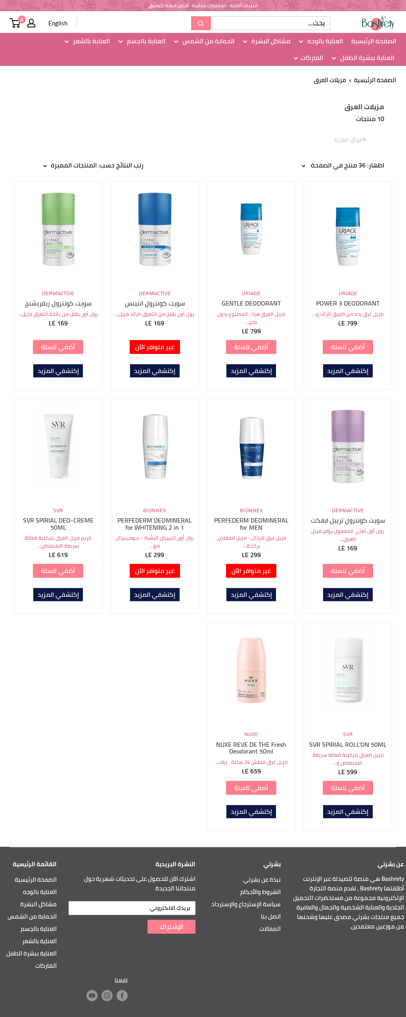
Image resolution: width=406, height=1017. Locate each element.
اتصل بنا (271, 916)
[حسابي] (31, 23)
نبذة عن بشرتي (262, 879)
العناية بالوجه (324, 41)
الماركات (312, 58)
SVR (58, 510)
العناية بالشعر (90, 41)
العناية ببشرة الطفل (366, 58)
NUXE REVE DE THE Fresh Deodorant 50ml (251, 748)
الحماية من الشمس (207, 41)
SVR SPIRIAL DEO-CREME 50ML (58, 524)
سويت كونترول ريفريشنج (58, 303)
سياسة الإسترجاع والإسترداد (246, 904)
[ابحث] (201, 23)
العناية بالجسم (145, 41)
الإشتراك (171, 926)
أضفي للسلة (348, 347)
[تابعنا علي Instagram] (107, 995)
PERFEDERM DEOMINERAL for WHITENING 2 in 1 (154, 524)
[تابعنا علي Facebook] (122, 995)
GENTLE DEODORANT (251, 303)
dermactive (155, 293)
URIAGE (348, 293)
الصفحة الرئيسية (373, 41)
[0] (15, 23)
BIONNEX (251, 510)
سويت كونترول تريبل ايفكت (348, 520)
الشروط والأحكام (260, 892)
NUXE (251, 734)
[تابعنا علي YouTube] (92, 995)
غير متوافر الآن (154, 347)
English (57, 23)
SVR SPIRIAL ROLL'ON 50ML (348, 744)
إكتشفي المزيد (347, 371)
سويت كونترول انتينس (155, 303)
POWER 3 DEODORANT (347, 303)
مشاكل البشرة (270, 41)
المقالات (270, 928)
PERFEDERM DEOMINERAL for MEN (251, 524)
